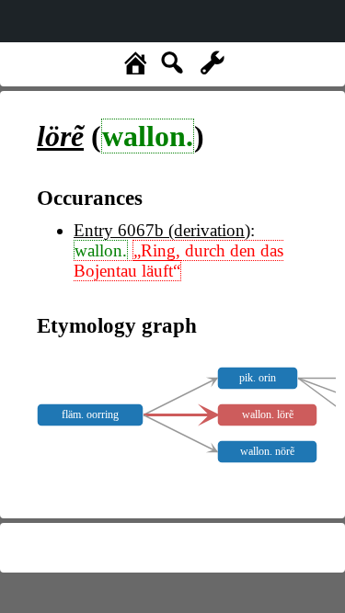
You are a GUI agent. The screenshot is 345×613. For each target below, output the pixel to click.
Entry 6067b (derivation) (162, 230)
